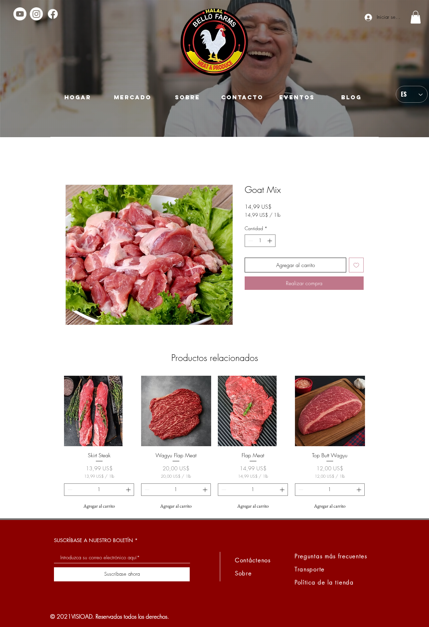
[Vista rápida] (99, 411)
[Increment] (270, 241)
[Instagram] (36, 13)
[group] (214, 444)
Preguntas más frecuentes (331, 556)
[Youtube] (19, 13)
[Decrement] (250, 241)
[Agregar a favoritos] (356, 265)
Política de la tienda (324, 582)
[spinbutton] (260, 241)
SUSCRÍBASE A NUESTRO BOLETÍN (93, 540)
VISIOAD (81, 616)
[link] (415, 17)
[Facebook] (52, 13)
